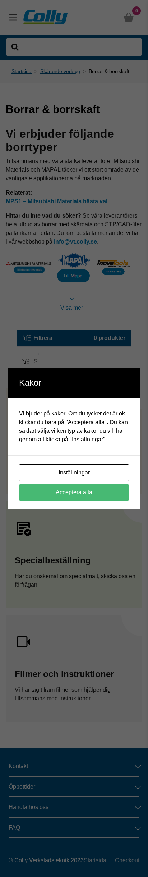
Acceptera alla (74, 492)
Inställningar (74, 472)
